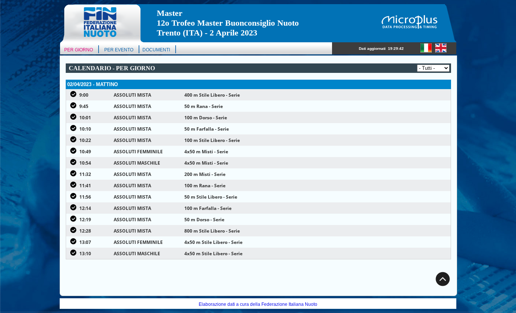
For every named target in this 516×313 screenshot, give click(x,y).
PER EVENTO (118, 49)
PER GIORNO (78, 49)
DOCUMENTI (156, 49)
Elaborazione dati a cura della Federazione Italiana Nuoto (258, 304)
